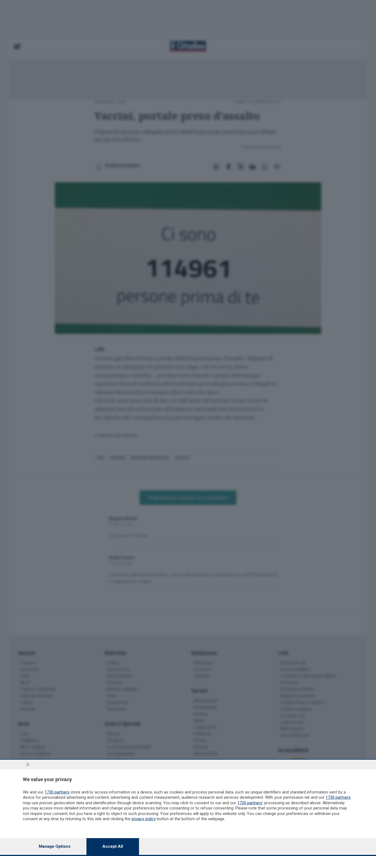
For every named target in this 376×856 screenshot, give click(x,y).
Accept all (112, 846)
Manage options (54, 846)
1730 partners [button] (57, 792)
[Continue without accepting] (28, 765)
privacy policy (144, 818)
